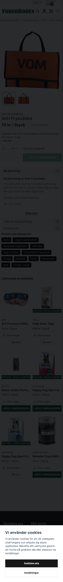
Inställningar (31, 572)
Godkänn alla (31, 563)
